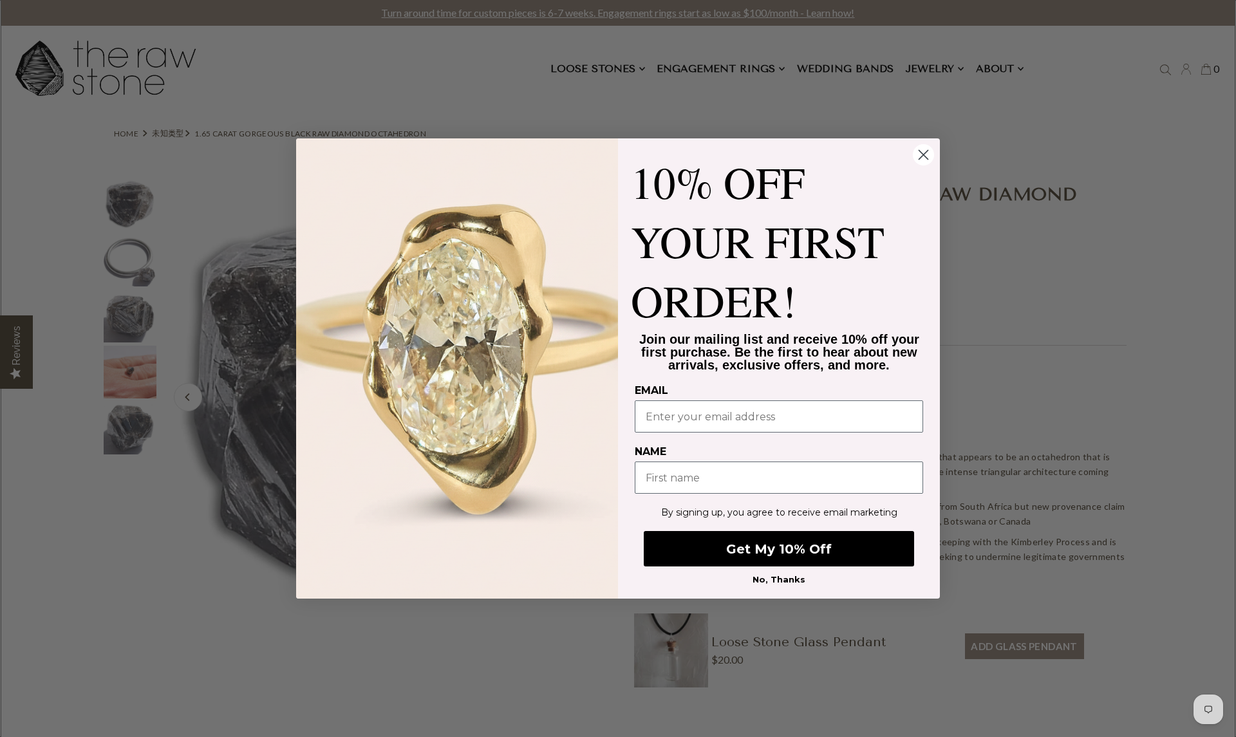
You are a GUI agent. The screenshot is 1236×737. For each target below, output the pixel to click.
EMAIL (651, 390)
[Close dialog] (923, 155)
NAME (650, 451)
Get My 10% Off (779, 549)
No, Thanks (779, 579)
